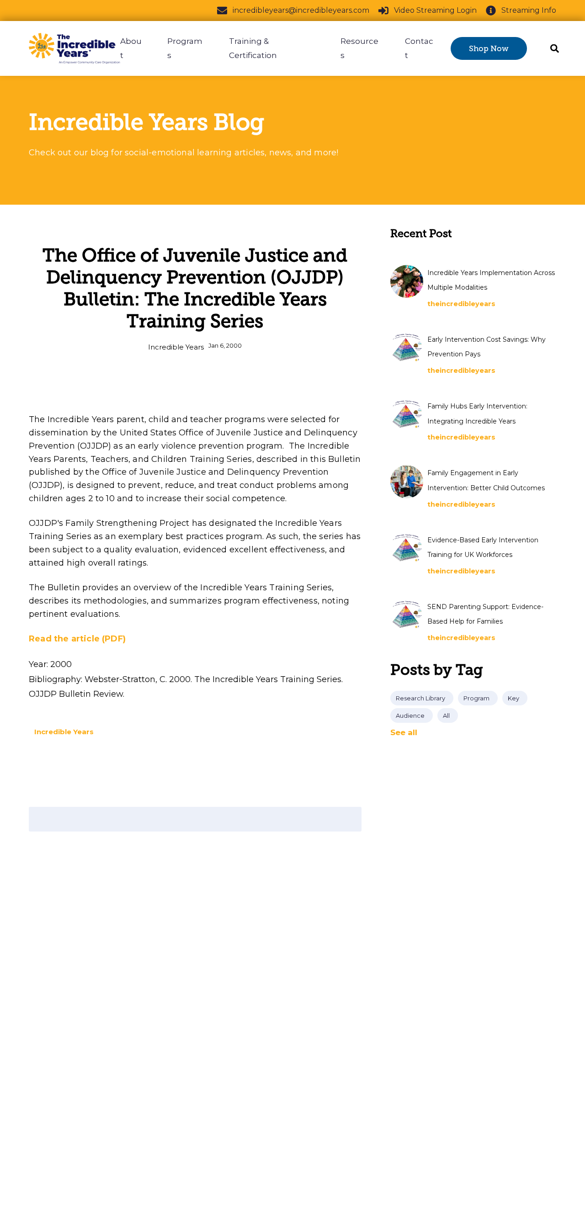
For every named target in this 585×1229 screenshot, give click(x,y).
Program (476, 698)
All (446, 715)
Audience (410, 715)
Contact (419, 48)
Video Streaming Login (435, 10)
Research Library (420, 698)
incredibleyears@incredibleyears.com (301, 10)
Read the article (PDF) (77, 639)
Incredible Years (176, 347)
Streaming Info (528, 10)
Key (513, 698)
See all (403, 732)
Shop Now (489, 48)
